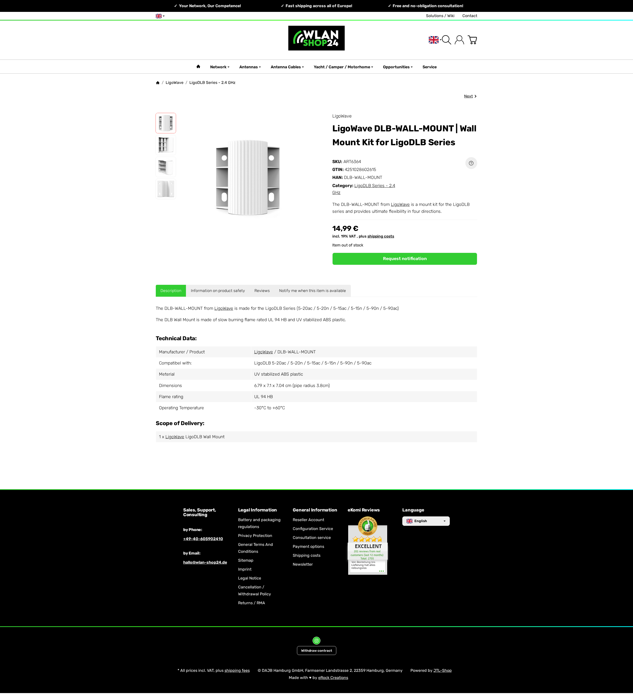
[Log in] (459, 40)
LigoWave (400, 204)
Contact (469, 15)
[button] (166, 123)
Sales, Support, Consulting (199, 513)
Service (430, 67)
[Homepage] (158, 83)
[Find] (447, 40)
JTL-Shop (442, 670)
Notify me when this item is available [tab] (312, 290)
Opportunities (396, 67)
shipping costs (380, 236)
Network (218, 67)
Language (413, 510)
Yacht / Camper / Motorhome (342, 67)
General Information (315, 510)
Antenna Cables (286, 67)
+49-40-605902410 (203, 538)
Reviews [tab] (262, 290)
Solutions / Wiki (440, 15)
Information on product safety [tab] (218, 290)
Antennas (248, 67)
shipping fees (237, 670)
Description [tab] (170, 290)
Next (468, 96)
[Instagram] (316, 641)
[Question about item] (471, 163)
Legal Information (257, 510)
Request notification (405, 258)
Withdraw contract (316, 650)
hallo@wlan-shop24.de (205, 562)
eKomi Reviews (364, 510)
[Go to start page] (316, 40)
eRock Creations (333, 677)
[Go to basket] (472, 40)
